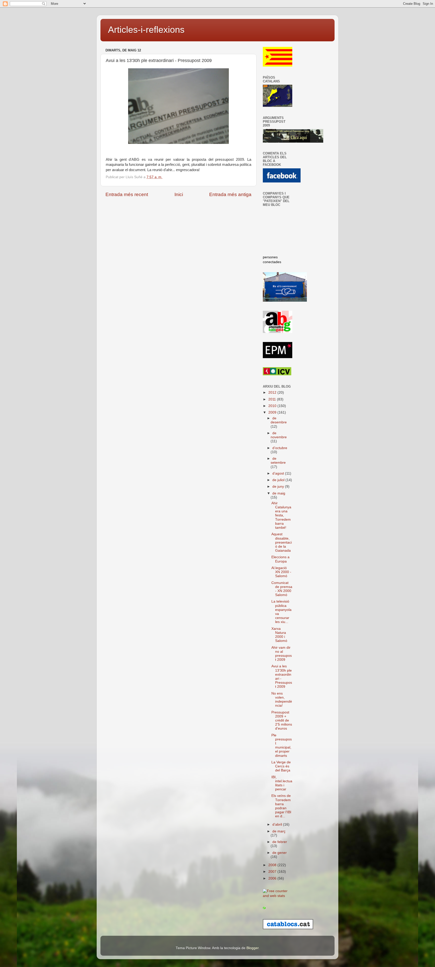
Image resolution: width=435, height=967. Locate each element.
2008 (272, 865)
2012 (272, 392)
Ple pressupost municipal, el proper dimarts (281, 745)
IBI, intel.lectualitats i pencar (281, 783)
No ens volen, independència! (281, 700)
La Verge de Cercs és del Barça (281, 766)
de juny (278, 486)
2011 (272, 399)
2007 (272, 872)
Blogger (252, 948)
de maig (278, 493)
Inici (178, 194)
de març (278, 831)
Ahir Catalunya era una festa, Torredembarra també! (281, 515)
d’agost (278, 473)
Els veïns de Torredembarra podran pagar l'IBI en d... (281, 806)
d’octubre (279, 448)
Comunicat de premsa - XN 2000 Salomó (281, 589)
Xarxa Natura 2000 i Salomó (279, 635)
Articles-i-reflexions (146, 29)
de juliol (278, 480)
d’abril (277, 824)
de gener (279, 853)
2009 (272, 412)
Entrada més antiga (230, 194)
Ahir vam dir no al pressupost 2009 (281, 654)
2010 (272, 406)
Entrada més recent (126, 194)
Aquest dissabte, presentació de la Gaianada (281, 542)
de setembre (278, 460)
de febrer (279, 842)
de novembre (279, 435)
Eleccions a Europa (280, 559)
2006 (272, 878)
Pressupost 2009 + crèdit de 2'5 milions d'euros (281, 720)
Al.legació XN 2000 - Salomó (281, 572)
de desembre (279, 420)
